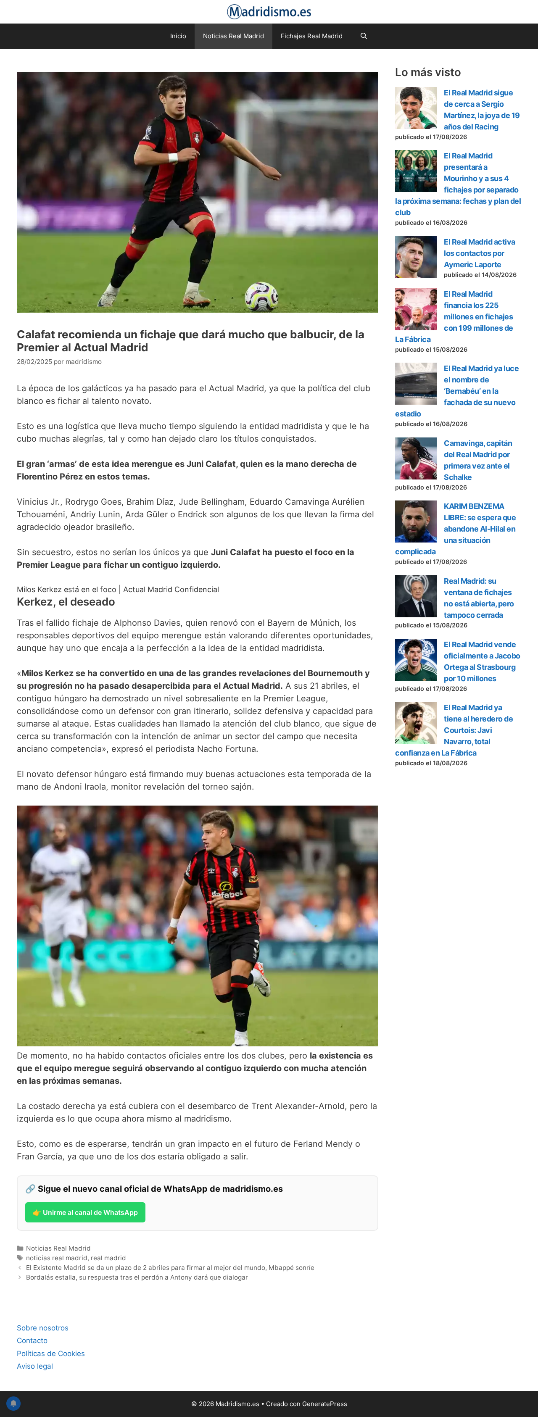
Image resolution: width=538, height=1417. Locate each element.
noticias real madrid (56, 1258)
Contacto (32, 1340)
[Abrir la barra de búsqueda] (363, 36)
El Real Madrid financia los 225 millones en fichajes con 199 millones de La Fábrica (454, 317)
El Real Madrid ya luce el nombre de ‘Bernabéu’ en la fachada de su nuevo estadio (457, 391)
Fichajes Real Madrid (312, 36)
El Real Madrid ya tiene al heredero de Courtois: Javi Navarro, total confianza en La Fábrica (454, 730)
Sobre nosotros (43, 1328)
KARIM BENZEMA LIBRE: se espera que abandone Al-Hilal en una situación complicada (455, 529)
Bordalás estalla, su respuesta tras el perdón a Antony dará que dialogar (137, 1277)
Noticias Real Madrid (233, 36)
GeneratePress (324, 1404)
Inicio (178, 36)
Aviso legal (35, 1366)
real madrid (108, 1258)
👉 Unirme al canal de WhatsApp (85, 1212)
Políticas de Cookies (51, 1353)
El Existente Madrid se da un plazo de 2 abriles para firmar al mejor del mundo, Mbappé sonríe (170, 1268)
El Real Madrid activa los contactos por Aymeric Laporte (479, 253)
